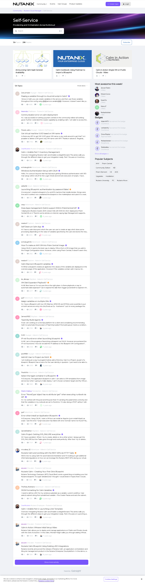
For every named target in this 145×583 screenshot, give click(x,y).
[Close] (141, 579)
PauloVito (24, 372)
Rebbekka (105, 147)
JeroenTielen (105, 88)
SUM (23, 335)
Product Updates (75, 4)
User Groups (62, 4)
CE (111, 172)
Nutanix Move (122, 180)
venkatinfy (105, 128)
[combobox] (38, 31)
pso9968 (24, 354)
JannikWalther (26, 431)
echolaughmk (26, 167)
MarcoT (103, 106)
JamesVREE (25, 316)
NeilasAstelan (106, 112)
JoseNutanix (25, 149)
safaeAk (24, 186)
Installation (110, 176)
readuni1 (24, 223)
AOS (116, 172)
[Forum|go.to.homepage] (23, 4)
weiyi (23, 205)
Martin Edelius (26, 391)
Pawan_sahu (26, 130)
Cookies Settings (111, 579)
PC (113, 180)
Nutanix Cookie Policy (46, 581)
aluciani (24, 468)
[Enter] (15, 31)
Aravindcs (24, 111)
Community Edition (103, 168)
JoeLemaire (25, 93)
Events (52, 4)
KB (114, 168)
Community (17, 11)
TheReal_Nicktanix (28, 487)
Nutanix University (102, 180)
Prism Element (101, 172)
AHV (97, 163)
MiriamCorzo (105, 94)
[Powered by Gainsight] (72, 571)
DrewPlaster (105, 134)
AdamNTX (105, 121)
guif (22, 298)
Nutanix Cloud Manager (32, 11)
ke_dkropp (25, 279)
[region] (72, 579)
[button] (113, 4)
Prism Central (107, 163)
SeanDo (104, 100)
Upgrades (99, 176)
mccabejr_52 (25, 449)
